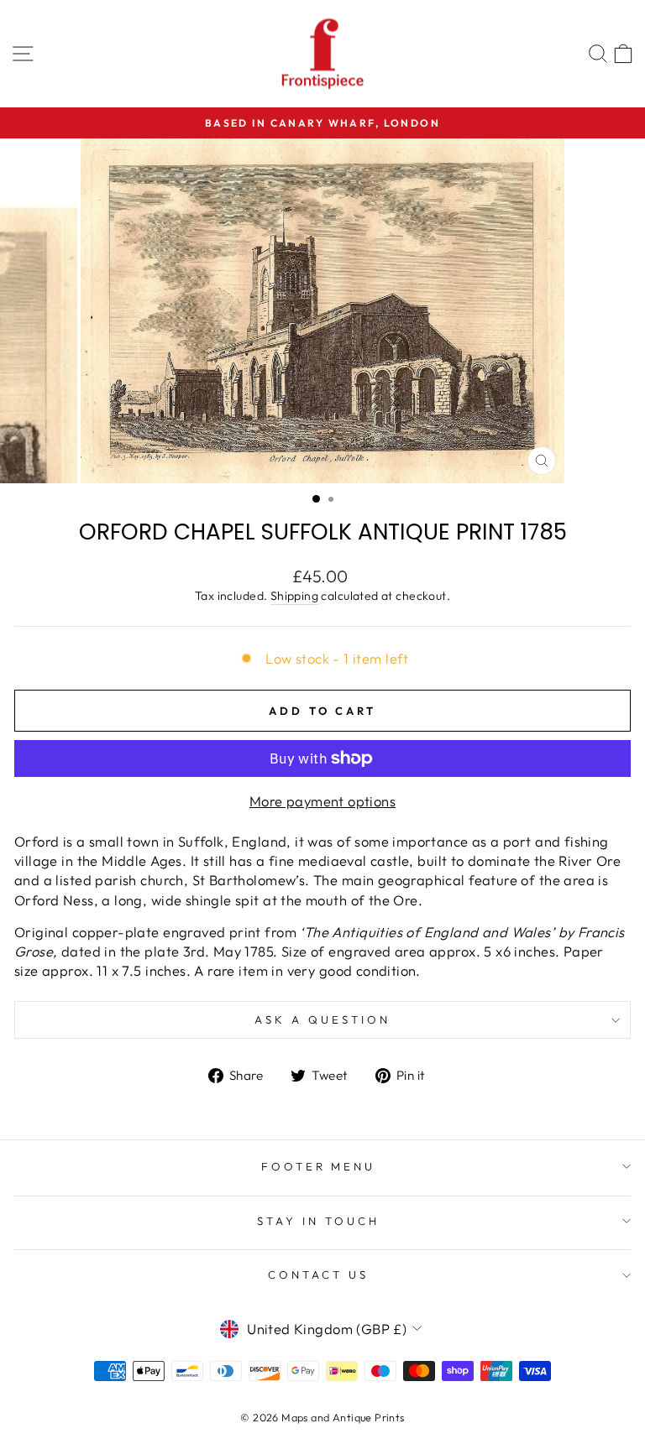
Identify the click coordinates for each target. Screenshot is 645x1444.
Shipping (294, 595)
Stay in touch (318, 1221)
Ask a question (322, 1019)
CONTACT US (318, 1274)
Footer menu (318, 1166)
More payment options (322, 801)
